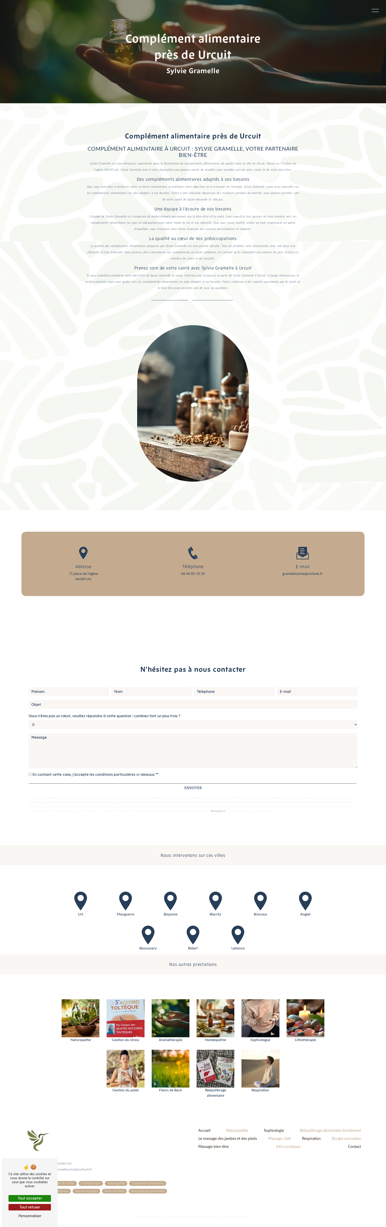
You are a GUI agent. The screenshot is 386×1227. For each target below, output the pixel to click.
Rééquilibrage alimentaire (148, 1191)
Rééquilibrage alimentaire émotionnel (330, 1130)
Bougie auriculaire (346, 1139)
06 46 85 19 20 (193, 574)
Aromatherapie (91, 1183)
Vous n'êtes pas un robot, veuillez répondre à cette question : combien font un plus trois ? (104, 716)
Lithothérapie (59, 1191)
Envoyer (193, 788)
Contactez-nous (212, 304)
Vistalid (145, 1216)
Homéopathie (116, 1183)
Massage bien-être (213, 1147)
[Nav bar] (375, 10)
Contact (354, 1147)
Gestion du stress (62, 1183)
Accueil (204, 1130)
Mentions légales (207, 1216)
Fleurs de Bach (114, 1191)
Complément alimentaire (148, 1183)
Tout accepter (30, 1198)
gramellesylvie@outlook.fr (302, 574)
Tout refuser (29, 1207)
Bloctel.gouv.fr (218, 811)
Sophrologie (274, 1130)
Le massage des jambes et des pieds (227, 1139)
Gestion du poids (86, 1191)
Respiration (311, 1139)
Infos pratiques (288, 1147)
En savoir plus (170, 304)
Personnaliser (29, 1216)
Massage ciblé (279, 1139)
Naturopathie (237, 1130)
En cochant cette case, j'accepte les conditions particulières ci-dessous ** (95, 774)
